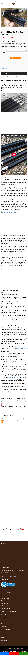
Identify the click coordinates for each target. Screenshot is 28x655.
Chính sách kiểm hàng (6, 605)
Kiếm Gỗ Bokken (5, 629)
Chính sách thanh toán (6, 595)
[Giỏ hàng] (26, 2)
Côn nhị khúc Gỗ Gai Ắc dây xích (20, 528)
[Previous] (1, 423)
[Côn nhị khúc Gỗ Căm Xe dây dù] (7, 472)
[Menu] (2, 3)
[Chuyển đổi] (26, 615)
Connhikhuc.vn (5, 319)
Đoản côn (3, 626)
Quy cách (3, 52)
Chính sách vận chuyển (6, 600)
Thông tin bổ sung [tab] (11, 76)
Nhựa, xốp (4, 620)
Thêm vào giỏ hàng (15, 57)
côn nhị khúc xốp (16, 377)
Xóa (26, 50)
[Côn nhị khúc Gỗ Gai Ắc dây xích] (20, 472)
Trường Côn (4, 640)
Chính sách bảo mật (5, 608)
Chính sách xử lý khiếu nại (7, 598)
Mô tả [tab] (7, 73)
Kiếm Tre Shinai (5, 632)
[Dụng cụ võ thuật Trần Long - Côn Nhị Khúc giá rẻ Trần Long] (14, 2)
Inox (3, 619)
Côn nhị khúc (4, 614)
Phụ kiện (3, 634)
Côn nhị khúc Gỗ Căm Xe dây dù (7, 528)
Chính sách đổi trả (5, 603)
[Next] (27, 423)
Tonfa (2, 637)
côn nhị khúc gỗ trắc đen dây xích (18, 67)
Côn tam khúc (4, 624)
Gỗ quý (4, 617)
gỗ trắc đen (8, 68)
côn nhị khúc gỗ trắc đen (7, 67)
